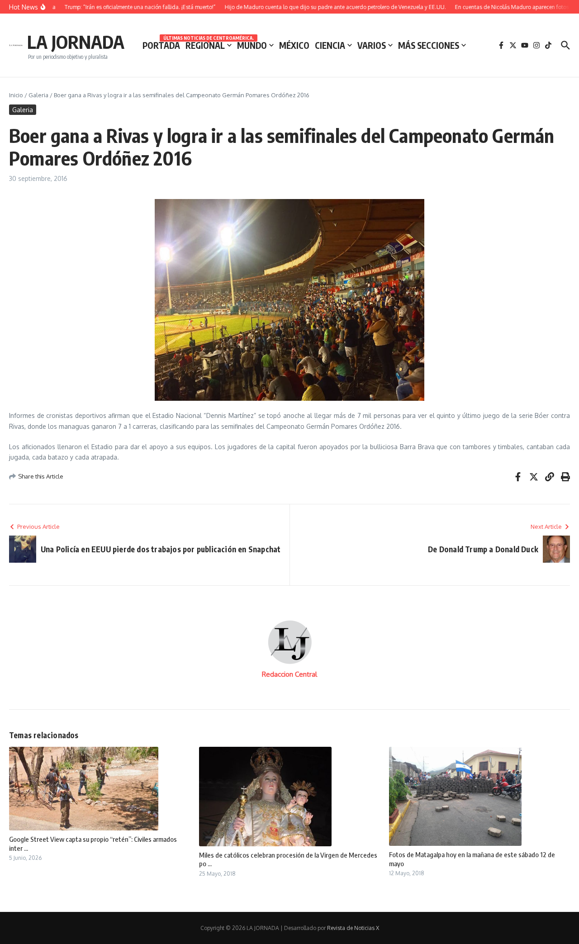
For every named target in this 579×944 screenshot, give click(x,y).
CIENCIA (330, 45)
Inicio (16, 95)
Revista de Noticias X (353, 928)
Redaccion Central (289, 674)
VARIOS (371, 45)
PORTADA (161, 45)
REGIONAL (208, 45)
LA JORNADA (75, 41)
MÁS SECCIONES (428, 45)
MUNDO (252, 45)
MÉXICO (294, 45)
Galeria (38, 95)
